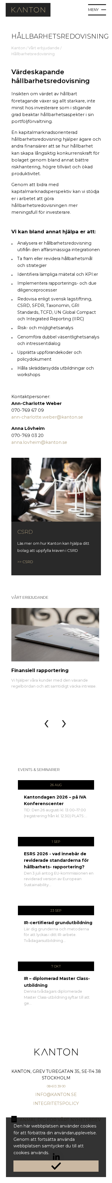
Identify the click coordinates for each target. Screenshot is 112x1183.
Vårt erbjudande (43, 48)
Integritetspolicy (56, 1103)
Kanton (18, 48)
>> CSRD (25, 562)
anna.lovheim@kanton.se (39, 442)
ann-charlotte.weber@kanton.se (47, 417)
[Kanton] (28, 15)
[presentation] (46, 722)
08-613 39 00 (56, 1086)
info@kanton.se (56, 1094)
